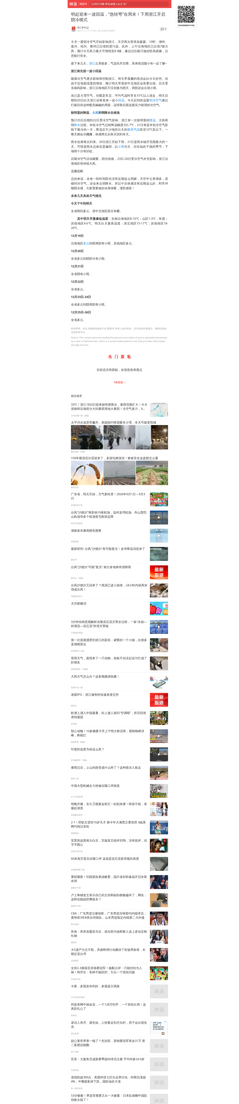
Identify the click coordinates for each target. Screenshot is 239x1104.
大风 (95, 112)
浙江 (92, 63)
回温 (121, 100)
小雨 (121, 146)
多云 (86, 243)
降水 (77, 125)
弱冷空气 (155, 100)
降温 (152, 120)
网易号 (83, 4)
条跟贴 (119, 382)
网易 (73, 4)
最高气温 (133, 129)
